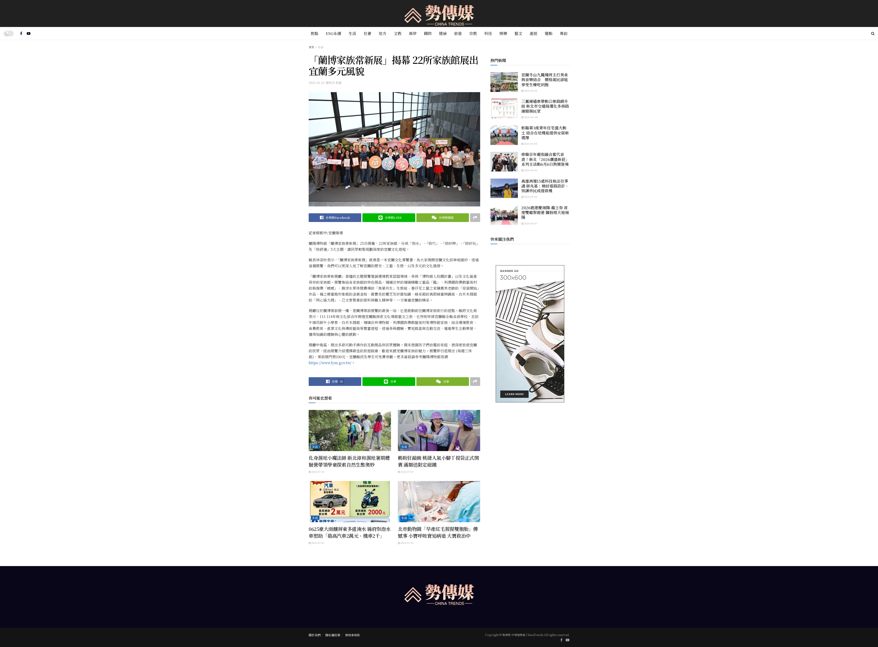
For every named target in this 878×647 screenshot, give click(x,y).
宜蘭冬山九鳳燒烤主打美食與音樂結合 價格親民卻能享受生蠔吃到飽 (544, 79)
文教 (398, 33)
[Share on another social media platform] (475, 217)
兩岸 (413, 33)
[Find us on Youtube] (28, 33)
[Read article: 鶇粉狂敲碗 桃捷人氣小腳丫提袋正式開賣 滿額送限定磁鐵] (439, 430)
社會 (367, 33)
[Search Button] (873, 33)
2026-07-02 (317, 471)
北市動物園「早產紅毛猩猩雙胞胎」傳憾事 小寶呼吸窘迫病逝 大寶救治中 (438, 532)
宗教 (473, 33)
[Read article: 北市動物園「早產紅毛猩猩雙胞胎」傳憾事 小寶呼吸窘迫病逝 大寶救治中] (439, 501)
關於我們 (315, 635)
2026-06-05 (530, 90)
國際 (428, 33)
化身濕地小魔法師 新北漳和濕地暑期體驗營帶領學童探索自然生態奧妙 (349, 461)
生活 (352, 33)
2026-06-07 (530, 223)
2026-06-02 (530, 170)
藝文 (518, 33)
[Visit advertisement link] (529, 333)
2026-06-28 (530, 117)
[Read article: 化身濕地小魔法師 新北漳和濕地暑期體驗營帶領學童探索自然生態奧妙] (350, 430)
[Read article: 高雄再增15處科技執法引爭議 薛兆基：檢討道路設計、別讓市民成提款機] (504, 188)
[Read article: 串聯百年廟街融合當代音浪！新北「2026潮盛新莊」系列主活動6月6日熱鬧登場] (504, 161)
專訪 (563, 33)
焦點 (314, 33)
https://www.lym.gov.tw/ (330, 362)
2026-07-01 (406, 471)
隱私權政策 (332, 635)
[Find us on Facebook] (21, 33)
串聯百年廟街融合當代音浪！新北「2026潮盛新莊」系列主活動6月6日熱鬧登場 (545, 159)
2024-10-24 (316, 82)
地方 (382, 33)
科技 (488, 33)
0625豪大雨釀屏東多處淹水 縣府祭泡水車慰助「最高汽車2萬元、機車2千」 (350, 532)
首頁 (311, 47)
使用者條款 (352, 635)
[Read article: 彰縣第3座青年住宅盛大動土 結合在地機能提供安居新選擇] (504, 135)
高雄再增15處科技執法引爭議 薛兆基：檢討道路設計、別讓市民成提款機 (545, 186)
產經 (533, 33)
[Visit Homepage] (439, 14)
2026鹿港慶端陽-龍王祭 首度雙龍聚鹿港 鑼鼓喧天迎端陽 (545, 212)
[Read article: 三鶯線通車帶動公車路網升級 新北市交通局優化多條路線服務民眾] (504, 108)
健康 (443, 33)
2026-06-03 (530, 196)
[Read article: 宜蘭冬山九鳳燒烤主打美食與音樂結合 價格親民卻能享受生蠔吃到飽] (504, 82)
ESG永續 (333, 33)
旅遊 (458, 33)
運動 (548, 33)
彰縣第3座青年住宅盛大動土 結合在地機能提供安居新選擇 (545, 132)
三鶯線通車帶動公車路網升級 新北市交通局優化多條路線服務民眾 (545, 106)
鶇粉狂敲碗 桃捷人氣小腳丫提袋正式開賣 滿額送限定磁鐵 (438, 461)
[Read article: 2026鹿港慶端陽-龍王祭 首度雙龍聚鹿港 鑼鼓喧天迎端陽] (504, 215)
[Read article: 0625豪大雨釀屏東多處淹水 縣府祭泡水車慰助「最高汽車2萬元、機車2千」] (350, 501)
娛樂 (503, 33)
